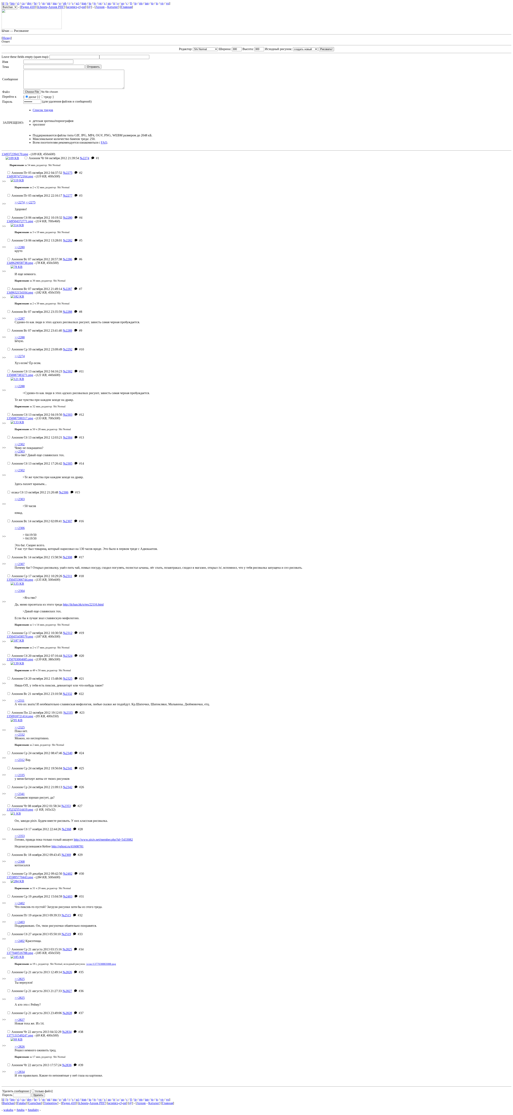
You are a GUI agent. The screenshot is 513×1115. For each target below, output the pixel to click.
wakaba (8, 1110)
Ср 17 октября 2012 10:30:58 (36, 633)
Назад (7, 38)
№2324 (67, 655)
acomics (72, 7)
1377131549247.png (20, 1035)
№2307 (67, 521)
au (109, 3)
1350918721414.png (20, 716)
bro (12, 3)
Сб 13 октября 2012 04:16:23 (36, 371)
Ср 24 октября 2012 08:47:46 (36, 753)
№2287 (67, 289)
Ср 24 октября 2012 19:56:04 (36, 768)
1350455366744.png (20, 579)
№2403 (67, 896)
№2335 (68, 712)
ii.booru (42, 7)
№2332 (67, 693)
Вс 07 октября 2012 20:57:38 (36, 259)
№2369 (66, 854)
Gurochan (34, 1103)
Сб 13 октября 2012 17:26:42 (36, 463)
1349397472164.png (20, 176)
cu (23, 3)
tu (90, 3)
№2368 (66, 829)
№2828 (67, 1013)
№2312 (67, 633)
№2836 (67, 1065)
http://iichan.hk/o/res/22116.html (83, 604)
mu (55, 3)
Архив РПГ (56, 7)
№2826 (67, 972)
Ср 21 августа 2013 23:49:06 (36, 1013)
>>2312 (20, 760)
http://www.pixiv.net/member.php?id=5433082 (103, 839)
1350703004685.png (20, 659)
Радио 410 (28, 7)
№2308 (67, 557)
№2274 (84, 158)
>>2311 (19, 700)
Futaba (21, 1103)
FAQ (104, 142)
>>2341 (20, 794)
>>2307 (20, 564)
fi (131, 3)
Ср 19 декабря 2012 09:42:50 (36, 873)
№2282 (67, 240)
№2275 (67, 172)
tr (114, 3)
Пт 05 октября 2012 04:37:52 (36, 172)
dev (29, 3)
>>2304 (20, 591)
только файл (43, 1091)
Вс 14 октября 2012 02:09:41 (36, 521)
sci (77, 3)
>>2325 (20, 727)
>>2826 (20, 1046)
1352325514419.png (20, 809)
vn (162, 3)
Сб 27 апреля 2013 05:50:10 (36, 934)
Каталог (112, 7)
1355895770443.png (20, 877)
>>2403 (20, 922)
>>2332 (20, 734)
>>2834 (20, 1072)
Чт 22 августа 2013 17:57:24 (36, 1065)
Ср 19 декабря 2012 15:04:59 (36, 896)
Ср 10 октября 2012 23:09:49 (36, 349)
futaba (20, 1110)
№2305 (67, 463)
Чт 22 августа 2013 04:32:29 (36, 1031)
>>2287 (20, 318)
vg (100, 3)
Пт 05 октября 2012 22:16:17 (36, 195)
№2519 (66, 934)
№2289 (67, 330)
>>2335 (20, 775)
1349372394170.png (15, 154)
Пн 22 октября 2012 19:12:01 (37, 712)
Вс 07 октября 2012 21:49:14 (36, 289)
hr (35, 3)
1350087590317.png (20, 418)
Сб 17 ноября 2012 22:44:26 (36, 829)
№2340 (67, 753)
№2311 (67, 576)
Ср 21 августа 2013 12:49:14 (36, 972)
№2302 (67, 371)
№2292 (67, 349)
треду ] (49, 97)
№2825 (67, 949)
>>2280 (20, 247)
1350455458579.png (20, 636)
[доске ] (30, 97)
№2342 (67, 787)
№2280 (67, 217)
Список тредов (43, 110)
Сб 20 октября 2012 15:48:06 (36, 678)
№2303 (67, 414)
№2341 (67, 768)
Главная (126, 7)
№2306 (63, 492)
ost (83, 7)
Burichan (8, 1103)
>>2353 (20, 836)
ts (157, 3)
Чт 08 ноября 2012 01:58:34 (36, 806)
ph (64, 3)
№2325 (67, 678)
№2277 (67, 195)
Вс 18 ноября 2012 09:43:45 (36, 854)
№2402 (67, 873)
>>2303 (20, 451)
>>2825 (20, 979)
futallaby (33, 1110)
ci (18, 3)
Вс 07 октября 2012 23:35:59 (36, 311)
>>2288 (20, 337)
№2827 (67, 991)
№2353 (66, 806)
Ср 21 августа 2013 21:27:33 (36, 991)
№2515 (66, 915)
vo (167, 3)
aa (122, 3)
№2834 (67, 1031)
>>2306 (20, 528)
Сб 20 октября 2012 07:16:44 (36, 655)
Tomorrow (50, 1103)
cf (79, 7)
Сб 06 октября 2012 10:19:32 (36, 217)
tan (147, 3)
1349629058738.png (20, 263)
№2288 (67, 311)
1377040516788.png (20, 953)
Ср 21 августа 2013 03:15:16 (36, 949)
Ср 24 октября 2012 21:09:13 (36, 787)
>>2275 (30, 202)
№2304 (67, 437)
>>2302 (20, 444)
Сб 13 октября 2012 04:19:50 (36, 414)
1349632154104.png (20, 292)
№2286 (67, 259)
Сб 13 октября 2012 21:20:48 (34, 492)
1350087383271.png (20, 375)
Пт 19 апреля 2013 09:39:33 (36, 915)
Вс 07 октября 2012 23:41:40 (36, 330)
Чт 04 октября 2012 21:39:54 (54, 158)
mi (48, 3)
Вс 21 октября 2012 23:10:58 (36, 693)
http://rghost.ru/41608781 (68, 846)
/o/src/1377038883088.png (101, 963)
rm (140, 3)
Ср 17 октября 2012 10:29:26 (36, 576)
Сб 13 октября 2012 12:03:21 (36, 437)
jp (135, 3)
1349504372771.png (20, 221)
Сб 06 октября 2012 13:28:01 (36, 240)
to (152, 3)
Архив (100, 7)
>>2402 (20, 903)
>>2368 (20, 861)
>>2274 (20, 202)
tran (84, 3)
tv (95, 3)
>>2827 (20, 1019)
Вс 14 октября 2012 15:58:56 (36, 557)
